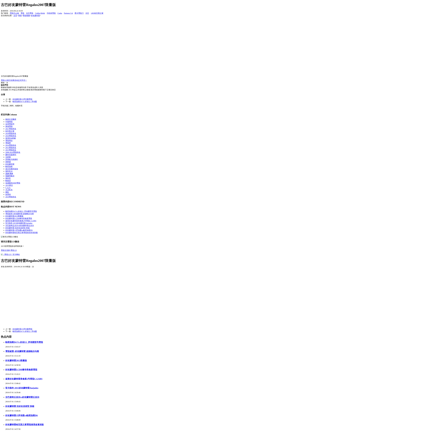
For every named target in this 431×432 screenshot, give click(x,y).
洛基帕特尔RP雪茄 (12, 183)
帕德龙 (8, 181)
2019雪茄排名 (10, 197)
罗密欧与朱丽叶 (11, 159)
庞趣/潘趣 (9, 174)
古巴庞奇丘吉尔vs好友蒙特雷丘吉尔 (19, 225)
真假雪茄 (9, 126)
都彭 (7, 192)
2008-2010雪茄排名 (12, 152)
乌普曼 (8, 157)
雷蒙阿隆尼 (9, 176)
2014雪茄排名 (10, 145)
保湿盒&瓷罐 (10, 138)
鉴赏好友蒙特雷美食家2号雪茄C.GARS (20, 221)
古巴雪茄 (29, 13)
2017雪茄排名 (10, 129)
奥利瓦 (8, 178)
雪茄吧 (8, 143)
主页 (15, 16)
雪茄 (22, 13)
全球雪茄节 (9, 124)
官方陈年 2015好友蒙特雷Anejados (18, 223)
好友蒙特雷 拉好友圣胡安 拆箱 (17, 228)
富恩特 (8, 194)
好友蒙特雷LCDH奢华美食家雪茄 (18, 218)
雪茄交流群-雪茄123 (9, 250)
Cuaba (59, 13)
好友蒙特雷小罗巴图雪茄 (22, 99)
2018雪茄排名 (10, 133)
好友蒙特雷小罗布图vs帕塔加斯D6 (19, 230)
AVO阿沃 (9, 185)
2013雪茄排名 (10, 148)
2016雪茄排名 (10, 136)
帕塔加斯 (9, 166)
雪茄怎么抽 (14, 13)
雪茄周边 (9, 140)
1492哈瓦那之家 (97, 13)
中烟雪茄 (9, 122)
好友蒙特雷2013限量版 (14, 216)
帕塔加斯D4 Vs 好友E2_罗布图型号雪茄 (21, 211)
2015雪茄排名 (10, 150)
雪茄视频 (26, 16)
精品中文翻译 (10, 119)
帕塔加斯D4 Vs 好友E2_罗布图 (25, 101)
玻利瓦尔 (9, 171)
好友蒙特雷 (35, 16)
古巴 (87, 13)
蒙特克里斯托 (10, 155)
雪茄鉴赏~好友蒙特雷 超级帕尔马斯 (19, 214)
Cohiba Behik (40, 13)
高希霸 (8, 162)
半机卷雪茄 (51, 13)
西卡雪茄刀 (79, 13)
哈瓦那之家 (9, 131)
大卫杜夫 (9, 190)
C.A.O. (8, 188)
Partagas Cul (68, 13)
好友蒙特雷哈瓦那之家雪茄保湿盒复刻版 (21, 233)
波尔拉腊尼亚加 (11, 169)
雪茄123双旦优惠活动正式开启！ (14, 80)
